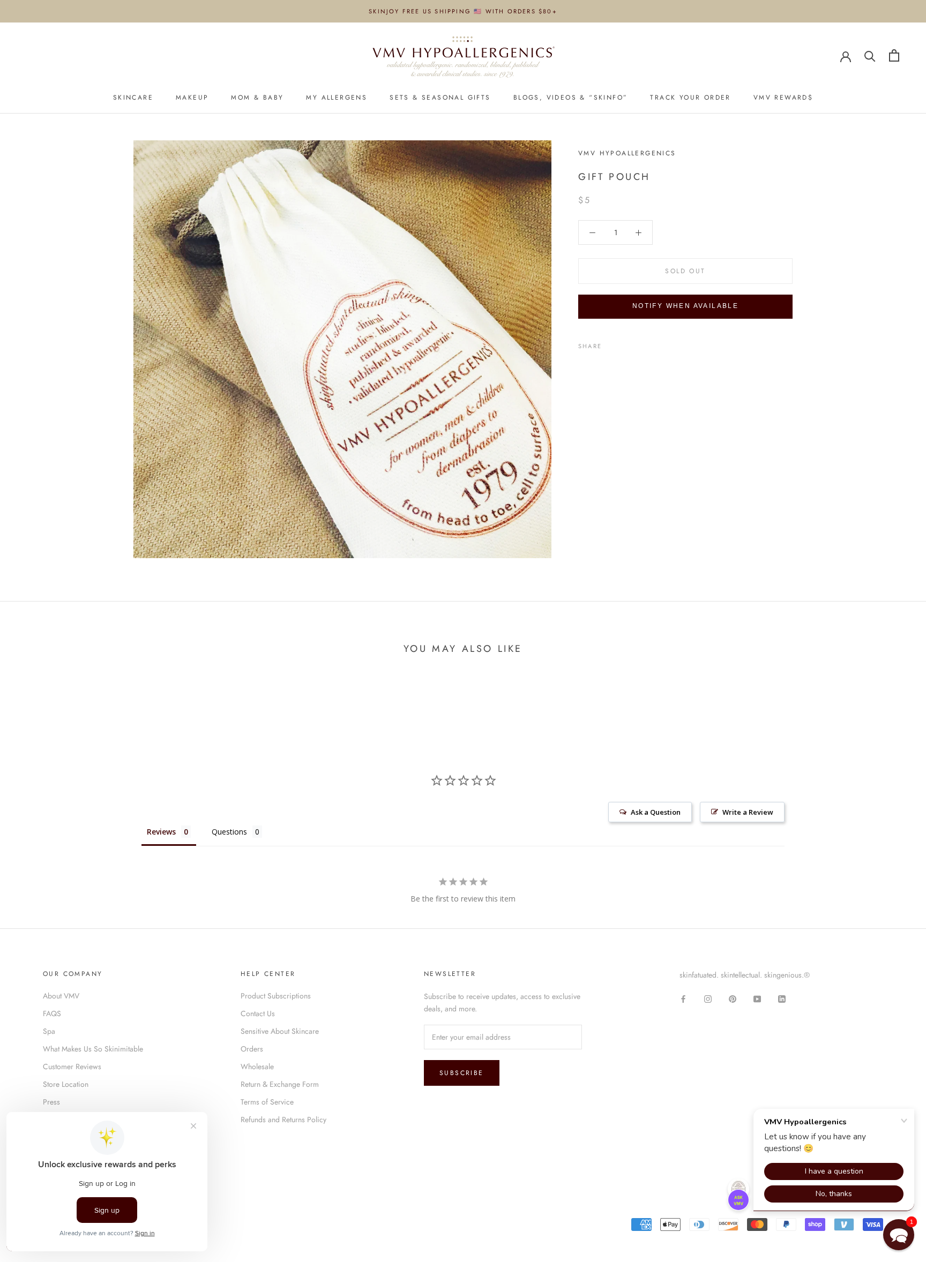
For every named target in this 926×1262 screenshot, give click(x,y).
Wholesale (257, 1066)
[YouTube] (757, 998)
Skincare (133, 98)
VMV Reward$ (783, 98)
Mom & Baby (257, 98)
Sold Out (685, 271)
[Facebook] (612, 343)
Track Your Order (690, 98)
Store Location (65, 1084)
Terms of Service (267, 1101)
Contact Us (258, 1013)
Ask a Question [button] (656, 812)
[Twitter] (626, 343)
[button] (898, 1234)
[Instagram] (708, 998)
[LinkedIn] (782, 998)
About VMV (61, 995)
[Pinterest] (640, 343)
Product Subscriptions (276, 995)
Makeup (192, 98)
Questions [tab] (229, 832)
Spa (49, 1031)
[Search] (870, 55)
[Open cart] (894, 55)
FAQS (52, 1013)
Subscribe (461, 1073)
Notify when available (685, 306)
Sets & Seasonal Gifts (440, 98)
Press (51, 1101)
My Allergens (336, 98)
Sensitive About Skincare (280, 1031)
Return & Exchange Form (280, 1084)
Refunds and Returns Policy (283, 1119)
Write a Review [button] (747, 812)
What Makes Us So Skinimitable (93, 1048)
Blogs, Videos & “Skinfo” (570, 98)
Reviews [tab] (161, 832)
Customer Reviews (72, 1066)
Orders (252, 1048)
